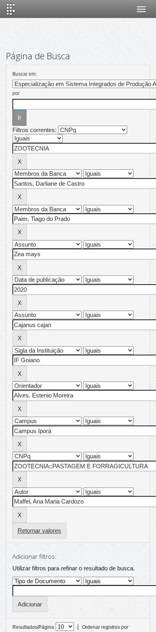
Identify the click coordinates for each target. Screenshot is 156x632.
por (16, 93)
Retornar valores (39, 530)
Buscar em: (24, 74)
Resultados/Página (33, 627)
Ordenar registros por (105, 627)
